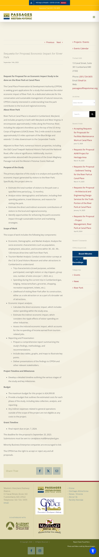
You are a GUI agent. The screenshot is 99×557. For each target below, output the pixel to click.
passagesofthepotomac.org (85, 88)
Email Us (82, 80)
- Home (70, 488)
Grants (77, 275)
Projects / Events (81, 42)
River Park (78, 287)
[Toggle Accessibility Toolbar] (93, 551)
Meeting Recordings (77, 261)
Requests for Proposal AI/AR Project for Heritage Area (84, 153)
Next (59, 42)
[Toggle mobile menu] (94, 17)
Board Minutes (85, 254)
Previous (50, 42)
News (76, 281)
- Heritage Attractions (77, 491)
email (6, 503)
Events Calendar (81, 48)
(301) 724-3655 (85, 76)
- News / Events (75, 494)
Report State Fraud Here (81, 542)
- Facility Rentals (75, 500)
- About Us (72, 497)
